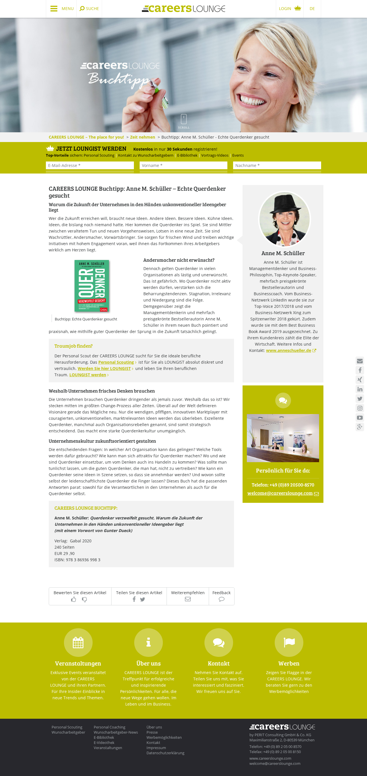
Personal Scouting (116, 362)
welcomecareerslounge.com (280, 493)
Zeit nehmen (142, 137)
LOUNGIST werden (87, 374)
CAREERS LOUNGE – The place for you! (86, 137)
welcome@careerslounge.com (274, 763)
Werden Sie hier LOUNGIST (104, 368)
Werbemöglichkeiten (164, 737)
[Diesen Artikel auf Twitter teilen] (142, 599)
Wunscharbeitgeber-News (116, 732)
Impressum (156, 747)
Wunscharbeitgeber (68, 732)
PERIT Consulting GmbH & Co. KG (283, 734)
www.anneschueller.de (288, 350)
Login (285, 8)
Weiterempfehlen (188, 592)
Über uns (154, 727)
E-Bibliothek (104, 737)
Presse (152, 732)
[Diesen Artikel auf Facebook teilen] (134, 599)
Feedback (221, 592)
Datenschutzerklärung (165, 752)
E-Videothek (104, 742)
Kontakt (153, 742)
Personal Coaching (109, 727)
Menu (68, 8)
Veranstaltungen (108, 747)
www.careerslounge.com (270, 758)
